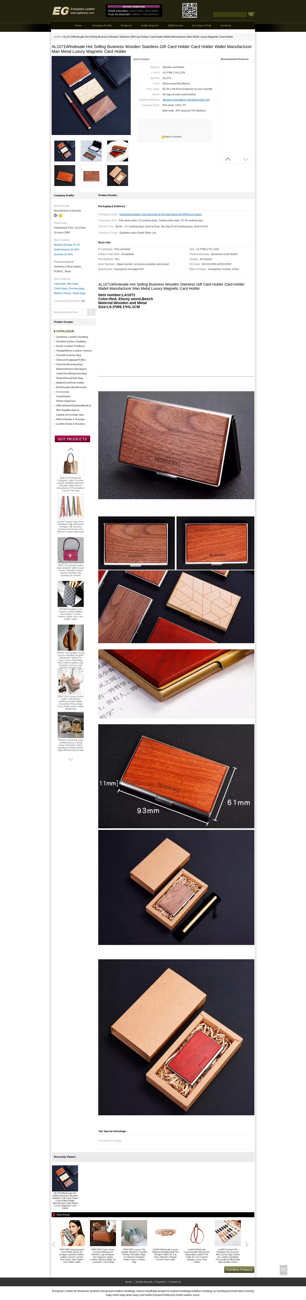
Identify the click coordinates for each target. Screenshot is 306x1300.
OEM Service (175, 25)
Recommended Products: (235, 59)
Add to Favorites (173, 136)
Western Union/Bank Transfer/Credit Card (186, 99)
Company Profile (102, 25)
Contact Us (175, 1281)
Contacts (225, 25)
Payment (160, 1281)
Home (78, 25)
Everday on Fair (202, 25)
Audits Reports (150, 25)
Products (126, 25)
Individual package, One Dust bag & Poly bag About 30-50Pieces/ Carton (160, 214)
